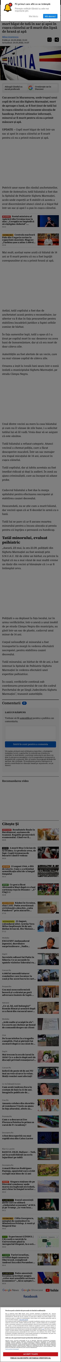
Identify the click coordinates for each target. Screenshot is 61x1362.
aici (43, 1329)
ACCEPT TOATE (30, 1354)
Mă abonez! (50, 16)
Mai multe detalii (23, 1319)
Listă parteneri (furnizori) (12, 1349)
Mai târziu (33, 16)
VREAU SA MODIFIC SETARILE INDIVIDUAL (30, 1358)
